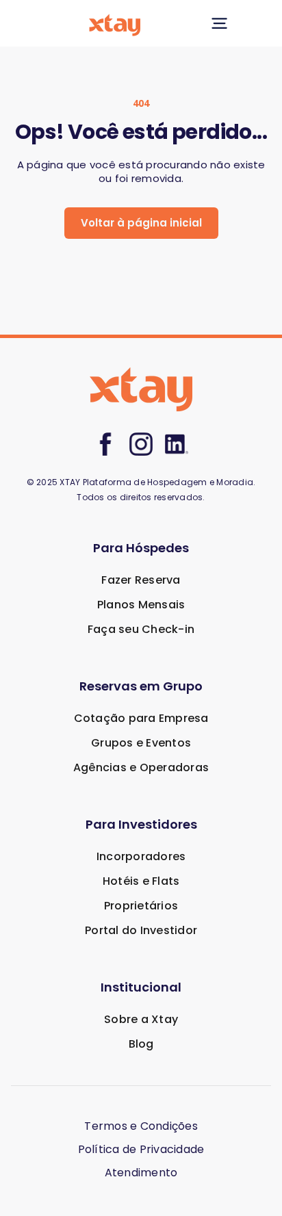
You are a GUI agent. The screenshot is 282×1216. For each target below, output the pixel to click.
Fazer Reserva (140, 580)
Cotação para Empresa (141, 718)
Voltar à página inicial (141, 223)
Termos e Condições (141, 1126)
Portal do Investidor (141, 930)
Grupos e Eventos (141, 743)
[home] (140, 23)
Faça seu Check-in (141, 629)
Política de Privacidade (141, 1149)
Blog (141, 1044)
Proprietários (141, 906)
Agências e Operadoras (141, 767)
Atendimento (141, 1172)
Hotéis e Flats (141, 881)
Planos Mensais (141, 604)
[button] (219, 23)
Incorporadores (141, 856)
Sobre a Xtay (141, 1019)
